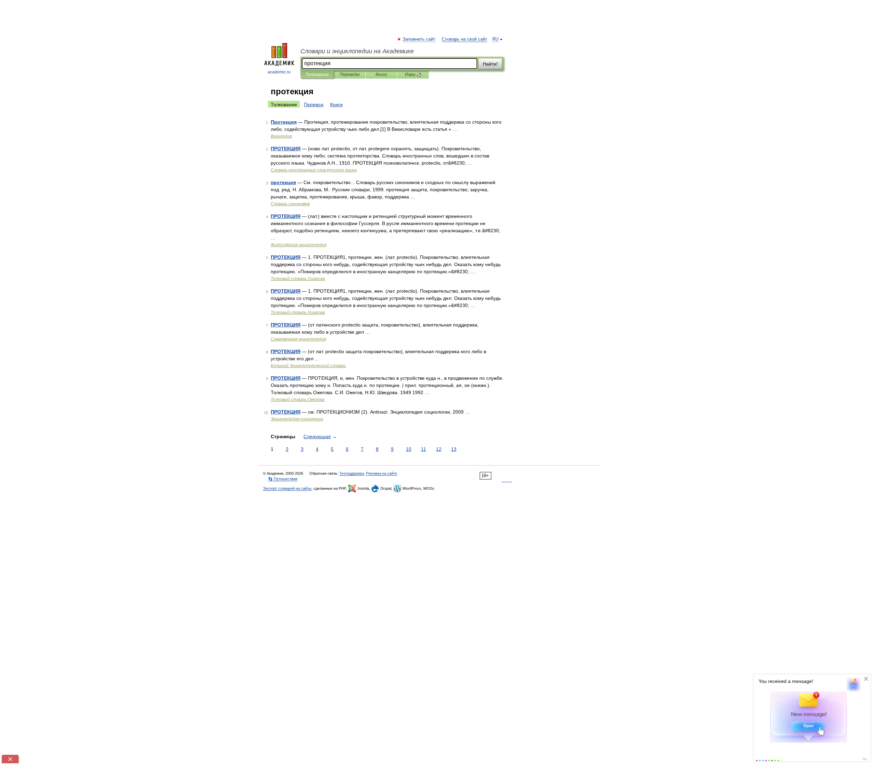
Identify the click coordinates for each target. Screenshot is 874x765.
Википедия (281, 136)
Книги (381, 74)
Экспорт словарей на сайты (287, 488)
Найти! (490, 64)
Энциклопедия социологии (297, 419)
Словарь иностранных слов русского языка (314, 170)
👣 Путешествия (282, 479)
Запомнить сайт (419, 39)
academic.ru (279, 72)
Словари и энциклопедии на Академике (357, 51)
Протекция (284, 122)
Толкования (317, 74)
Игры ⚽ (413, 74)
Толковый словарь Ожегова (298, 399)
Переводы (350, 74)
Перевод (313, 104)
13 (453, 449)
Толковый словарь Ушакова (298, 278)
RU (495, 39)
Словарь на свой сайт (464, 39)
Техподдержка (351, 473)
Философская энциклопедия (298, 244)
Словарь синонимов (290, 203)
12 (438, 449)
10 (408, 449)
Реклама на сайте (381, 473)
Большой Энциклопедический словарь (308, 365)
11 (423, 449)
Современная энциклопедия (298, 339)
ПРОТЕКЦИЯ (285, 148)
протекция (283, 182)
